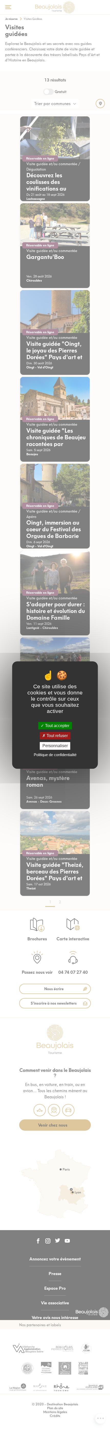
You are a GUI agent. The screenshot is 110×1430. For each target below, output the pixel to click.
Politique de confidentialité (55, 755)
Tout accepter (56, 725)
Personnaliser (55, 746)
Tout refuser (57, 735)
